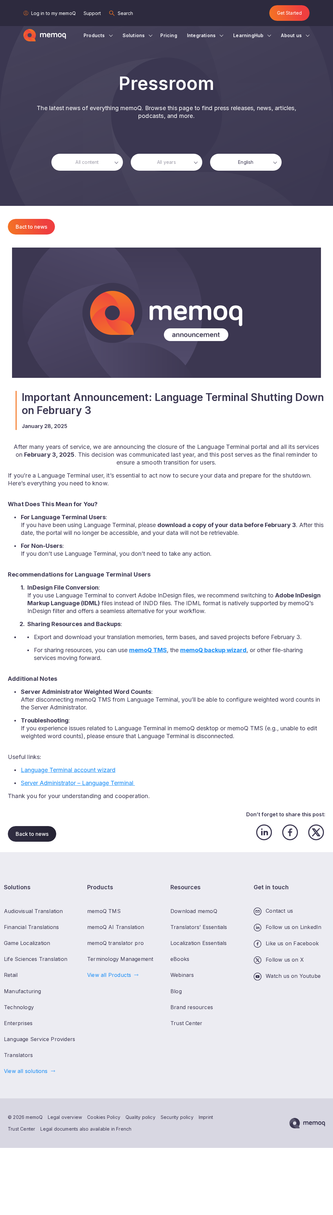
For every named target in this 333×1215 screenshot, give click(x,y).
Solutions (134, 35)
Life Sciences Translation (35, 959)
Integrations (201, 35)
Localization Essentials (198, 943)
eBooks (179, 959)
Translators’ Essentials (198, 927)
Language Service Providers (39, 1039)
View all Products (109, 975)
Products (94, 35)
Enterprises (18, 1023)
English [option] (245, 162)
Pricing (168, 35)
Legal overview (65, 1117)
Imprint (206, 1117)
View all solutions (26, 1071)
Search (125, 13)
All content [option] (87, 162)
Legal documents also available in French (85, 1129)
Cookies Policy (103, 1117)
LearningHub (248, 35)
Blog (176, 991)
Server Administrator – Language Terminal (78, 782)
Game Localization (27, 943)
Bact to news (31, 226)
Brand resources (191, 1007)
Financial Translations (31, 927)
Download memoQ (193, 911)
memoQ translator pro (115, 943)
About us (291, 35)
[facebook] (290, 832)
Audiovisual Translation (33, 911)
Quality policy (140, 1117)
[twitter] (316, 832)
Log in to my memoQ (53, 13)
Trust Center (21, 1129)
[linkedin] (264, 832)
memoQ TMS (104, 911)
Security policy (177, 1117)
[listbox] (87, 162)
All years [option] (166, 162)
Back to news (32, 834)
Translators (18, 1055)
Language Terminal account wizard (68, 769)
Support (92, 13)
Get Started (289, 13)
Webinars (182, 975)
